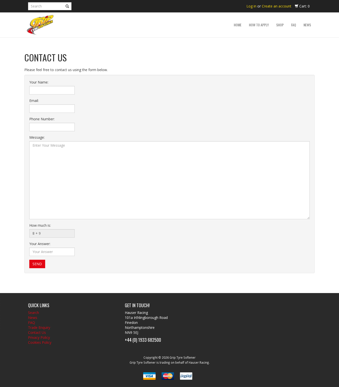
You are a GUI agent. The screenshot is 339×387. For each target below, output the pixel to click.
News (32, 317)
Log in (251, 6)
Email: (34, 100)
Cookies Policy (39, 342)
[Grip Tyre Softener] (40, 24)
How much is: (40, 225)
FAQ (31, 322)
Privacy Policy (39, 337)
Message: (37, 137)
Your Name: (38, 82)
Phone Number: (42, 119)
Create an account (276, 6)
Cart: (304, 6)
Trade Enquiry (39, 327)
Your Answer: (39, 243)
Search (33, 312)
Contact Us (37, 332)
